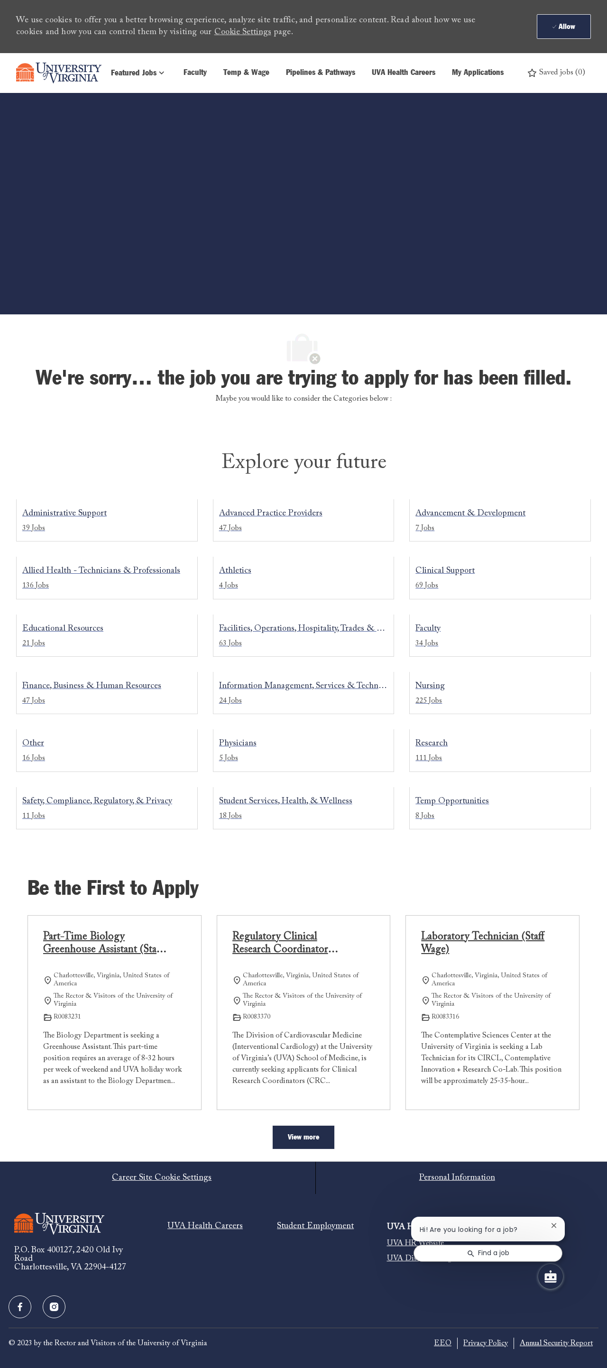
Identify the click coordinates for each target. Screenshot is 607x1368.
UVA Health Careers (403, 72)
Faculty (195, 72)
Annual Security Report (556, 1343)
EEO (442, 1343)
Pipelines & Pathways (320, 72)
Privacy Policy (485, 1343)
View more (303, 1137)
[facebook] (20, 1306)
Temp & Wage (246, 72)
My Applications (478, 72)
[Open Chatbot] (550, 1276)
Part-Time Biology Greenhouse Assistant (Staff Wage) (103, 944)
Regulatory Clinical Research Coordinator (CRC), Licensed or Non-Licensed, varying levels (288, 944)
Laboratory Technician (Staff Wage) (482, 943)
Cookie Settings (242, 32)
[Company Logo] (58, 73)
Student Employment (315, 1226)
